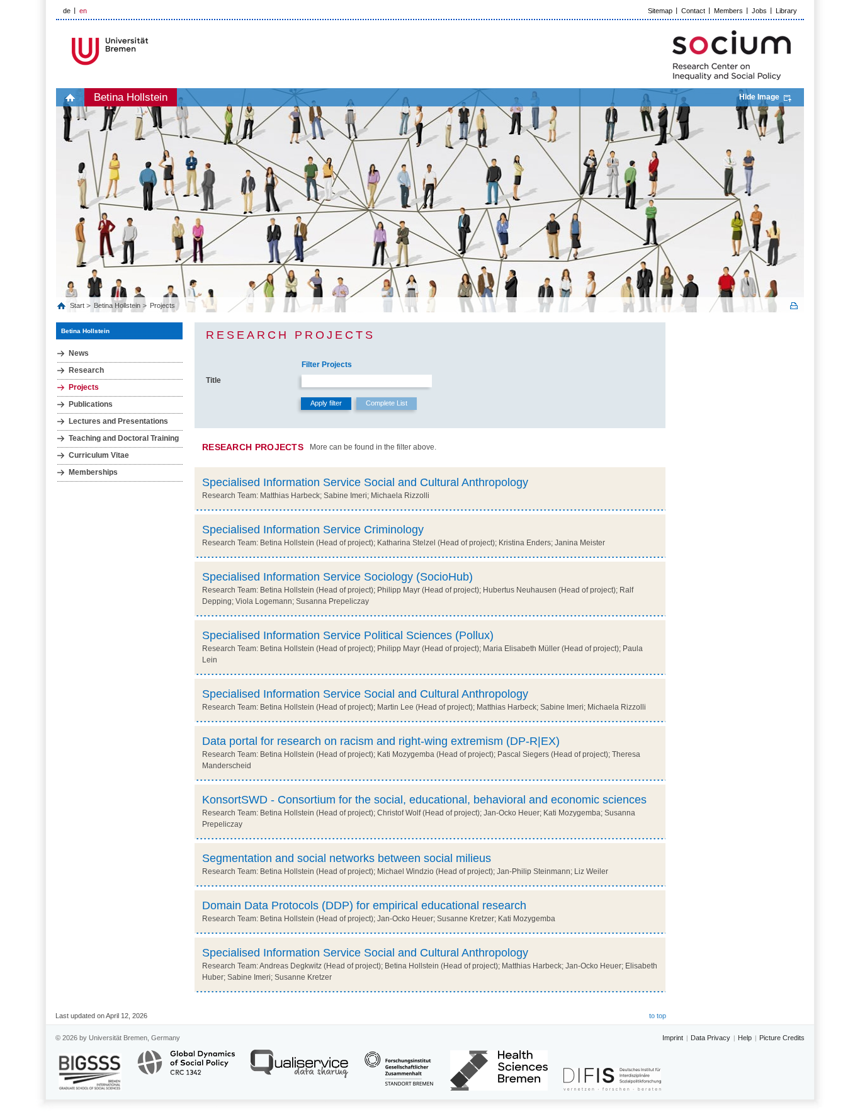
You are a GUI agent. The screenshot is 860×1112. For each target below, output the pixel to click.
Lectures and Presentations (118, 421)
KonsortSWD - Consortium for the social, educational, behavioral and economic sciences (424, 799)
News (79, 353)
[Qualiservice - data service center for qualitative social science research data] (299, 1069)
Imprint (672, 1037)
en (83, 10)
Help (745, 1037)
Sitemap (660, 10)
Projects (162, 305)
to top (657, 1015)
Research (86, 370)
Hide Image (759, 97)
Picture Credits (782, 1037)
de (67, 10)
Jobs (759, 10)
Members (728, 10)
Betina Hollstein (130, 97)
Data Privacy (710, 1037)
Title (213, 380)
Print (794, 305)
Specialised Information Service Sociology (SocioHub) (337, 576)
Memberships (93, 472)
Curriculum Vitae (99, 455)
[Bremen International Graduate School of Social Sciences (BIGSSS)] (90, 1072)
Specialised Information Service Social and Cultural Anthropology (365, 482)
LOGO (152, 51)
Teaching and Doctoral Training (124, 438)
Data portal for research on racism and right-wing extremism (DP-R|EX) (381, 741)
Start (78, 305)
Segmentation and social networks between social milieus (346, 858)
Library (786, 10)
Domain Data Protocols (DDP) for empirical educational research (364, 905)
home (70, 97)
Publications (91, 404)
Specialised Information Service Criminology (313, 529)
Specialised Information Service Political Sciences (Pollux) (348, 635)
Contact (693, 10)
